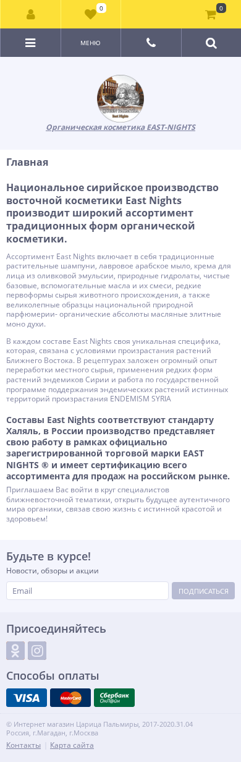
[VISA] (26, 697)
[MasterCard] (70, 697)
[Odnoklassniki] (15, 650)
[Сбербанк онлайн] (114, 697)
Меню (90, 42)
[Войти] (31, 14)
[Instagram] (37, 650)
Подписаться (204, 591)
